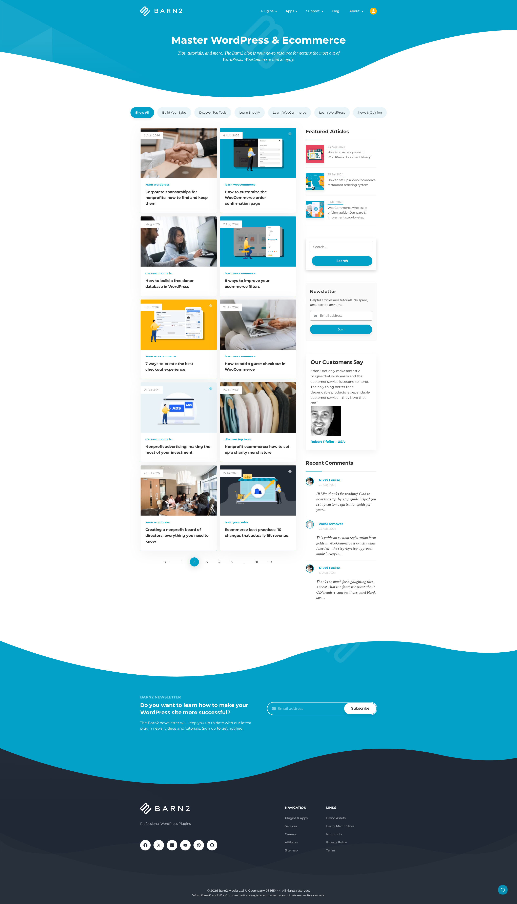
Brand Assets (336, 818)
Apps (290, 11)
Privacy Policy (336, 842)
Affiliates (291, 842)
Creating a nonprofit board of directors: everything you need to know (177, 535)
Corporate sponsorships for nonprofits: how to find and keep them (176, 198)
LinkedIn (172, 845)
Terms (330, 850)
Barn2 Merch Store (340, 826)
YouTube (185, 845)
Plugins (267, 11)
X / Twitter (158, 845)
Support (313, 11)
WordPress (198, 845)
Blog (335, 11)
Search (342, 261)
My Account (373, 11)
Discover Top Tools (212, 112)
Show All (142, 112)
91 (256, 562)
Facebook (145, 845)
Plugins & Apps (296, 818)
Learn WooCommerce (289, 112)
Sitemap (291, 850)
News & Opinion (370, 112)
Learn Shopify (249, 112)
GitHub (212, 845)
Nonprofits (334, 834)
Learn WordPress (332, 112)
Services (291, 826)
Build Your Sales (174, 112)
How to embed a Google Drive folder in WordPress (347, 570)
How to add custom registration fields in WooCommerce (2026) (347, 482)
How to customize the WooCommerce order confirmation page (246, 198)
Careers (290, 834)
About (354, 11)
